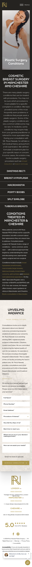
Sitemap (16, 541)
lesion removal (21, 164)
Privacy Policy (26, 541)
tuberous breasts (8, 271)
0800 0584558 (16, 501)
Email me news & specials (14, 457)
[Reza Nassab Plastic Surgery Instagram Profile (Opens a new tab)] (18, 533)
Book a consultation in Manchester (14, 294)
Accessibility (17, 543)
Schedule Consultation (14, 463)
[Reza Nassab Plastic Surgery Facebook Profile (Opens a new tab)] (13, 533)
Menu (27, 5)
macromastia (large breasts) (12, 268)
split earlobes (15, 274)
